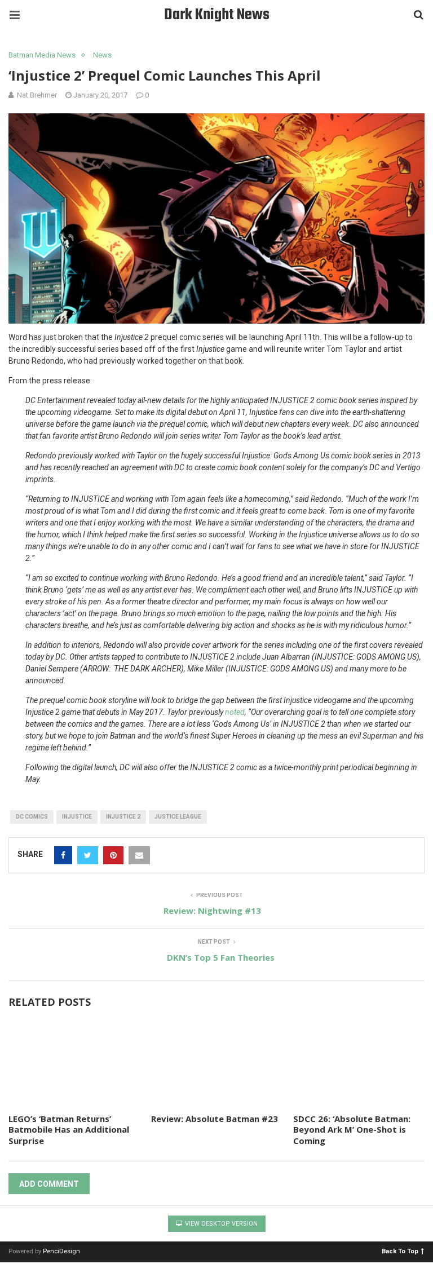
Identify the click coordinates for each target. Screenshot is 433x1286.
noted (235, 712)
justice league (177, 817)
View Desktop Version (220, 1223)
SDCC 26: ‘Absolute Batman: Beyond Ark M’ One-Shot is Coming (351, 1129)
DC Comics (32, 817)
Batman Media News (42, 55)
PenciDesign (61, 1251)
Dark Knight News (216, 15)
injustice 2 (123, 817)
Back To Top (400, 1251)
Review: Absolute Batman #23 (214, 1118)
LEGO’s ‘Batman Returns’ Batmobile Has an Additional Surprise (68, 1129)
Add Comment (49, 1183)
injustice (77, 817)
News (102, 55)
